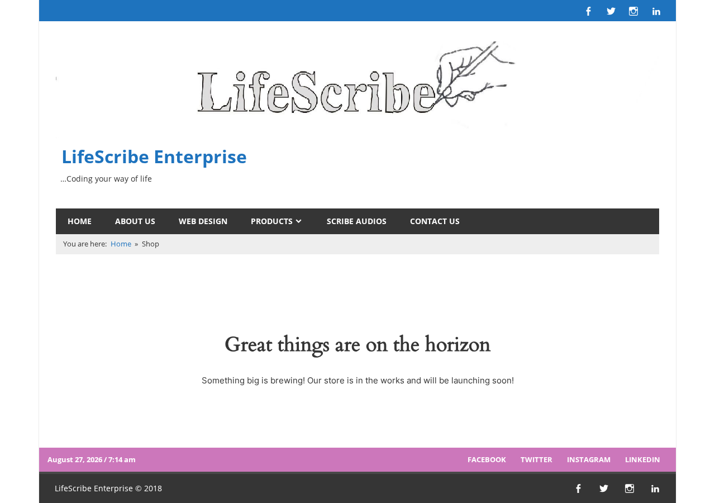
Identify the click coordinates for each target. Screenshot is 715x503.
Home (80, 221)
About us (135, 221)
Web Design (203, 221)
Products (272, 221)
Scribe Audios (357, 221)
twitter (536, 459)
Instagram (589, 459)
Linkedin (642, 459)
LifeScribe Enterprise (154, 156)
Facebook (487, 459)
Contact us (435, 221)
